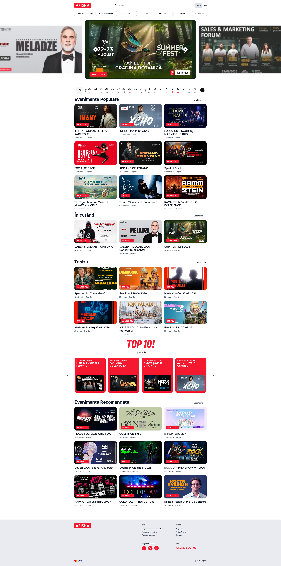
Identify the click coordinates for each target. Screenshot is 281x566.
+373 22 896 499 (186, 547)
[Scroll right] (202, 90)
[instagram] (150, 548)
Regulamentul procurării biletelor (153, 529)
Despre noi (179, 529)
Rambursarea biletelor (149, 532)
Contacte (179, 535)
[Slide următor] (185, 49)
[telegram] (156, 548)
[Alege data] (79, 90)
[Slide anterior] (95, 49)
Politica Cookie (181, 532)
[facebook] (144, 548)
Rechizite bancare (148, 535)
